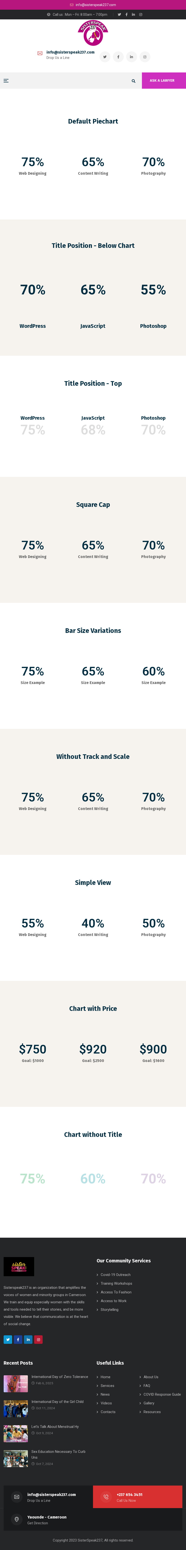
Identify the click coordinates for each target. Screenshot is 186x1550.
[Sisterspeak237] (93, 33)
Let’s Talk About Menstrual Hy (55, 1426)
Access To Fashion (116, 1292)
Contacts (108, 1412)
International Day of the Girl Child (57, 1402)
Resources (152, 1412)
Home (105, 1377)
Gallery (149, 1403)
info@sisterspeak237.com (70, 52)
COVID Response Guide (162, 1394)
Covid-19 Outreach (116, 1275)
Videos (106, 1403)
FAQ (147, 1386)
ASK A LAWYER (162, 80)
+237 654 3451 (129, 1494)
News (105, 1394)
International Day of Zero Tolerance (59, 1377)
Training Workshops (116, 1283)
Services (107, 1386)
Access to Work (113, 1301)
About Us (151, 1377)
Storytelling (109, 1309)
